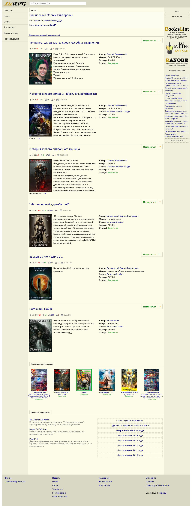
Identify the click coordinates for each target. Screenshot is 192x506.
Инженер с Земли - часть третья (177, 113)
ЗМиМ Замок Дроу (172, 75)
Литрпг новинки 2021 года (130, 450)
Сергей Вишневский (117, 54)
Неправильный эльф (173, 83)
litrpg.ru (162, 493)
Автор (33, 10)
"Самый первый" (171, 119)
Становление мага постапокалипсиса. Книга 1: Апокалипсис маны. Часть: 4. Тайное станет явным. (152, 395)
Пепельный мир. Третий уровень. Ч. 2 (129, 393)
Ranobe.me (104, 485)
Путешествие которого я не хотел (178, 85)
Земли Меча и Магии (39, 419)
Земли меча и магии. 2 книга (176, 111)
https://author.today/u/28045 (42, 25)
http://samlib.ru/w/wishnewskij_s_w (45, 20)
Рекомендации (11, 38)
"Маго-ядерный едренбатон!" (49, 204)
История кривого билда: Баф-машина (54, 149)
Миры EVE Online (37, 429)
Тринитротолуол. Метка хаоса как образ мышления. (64, 42)
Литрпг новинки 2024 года (130, 435)
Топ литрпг (9, 27)
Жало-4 (84, 392)
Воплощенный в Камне (173, 98)
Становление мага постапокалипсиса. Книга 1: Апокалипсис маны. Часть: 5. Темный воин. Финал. (39, 395)
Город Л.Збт (169, 96)
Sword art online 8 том (173, 93)
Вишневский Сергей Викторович (122, 216)
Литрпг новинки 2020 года (130, 455)
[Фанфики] (177, 53)
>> (38, 138)
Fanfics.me (104, 478)
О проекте (151, 478)
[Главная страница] (15, 5)
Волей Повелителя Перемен (176, 80)
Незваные (169, 91)
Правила (150, 481)
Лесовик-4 (169, 108)
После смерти (170, 103)
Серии (7, 21)
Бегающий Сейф (40, 308)
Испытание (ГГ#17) (106, 392)
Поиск (7, 16)
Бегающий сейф (115, 222)
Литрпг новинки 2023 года (130, 440)
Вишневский (113, 320)
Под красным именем (173, 106)
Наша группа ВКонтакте (157, 485)
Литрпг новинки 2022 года (130, 445)
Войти (8, 478)
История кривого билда (118, 111)
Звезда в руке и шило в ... (46, 256)
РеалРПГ (33, 439)
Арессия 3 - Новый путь (174, 136)
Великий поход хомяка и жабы (176, 88)
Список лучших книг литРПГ (130, 420)
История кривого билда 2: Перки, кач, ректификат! (63, 93)
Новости (8, 10)
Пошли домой (170, 134)
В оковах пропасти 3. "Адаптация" (62, 393)
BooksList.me (105, 481)
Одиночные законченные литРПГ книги (130, 425)
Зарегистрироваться (15, 481)
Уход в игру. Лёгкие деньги (175, 124)
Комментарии (11, 33)
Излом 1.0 (169, 129)
